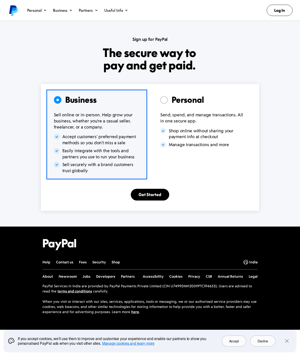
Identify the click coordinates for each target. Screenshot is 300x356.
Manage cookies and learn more (128, 343)
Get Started (150, 194)
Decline (263, 341)
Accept (234, 341)
